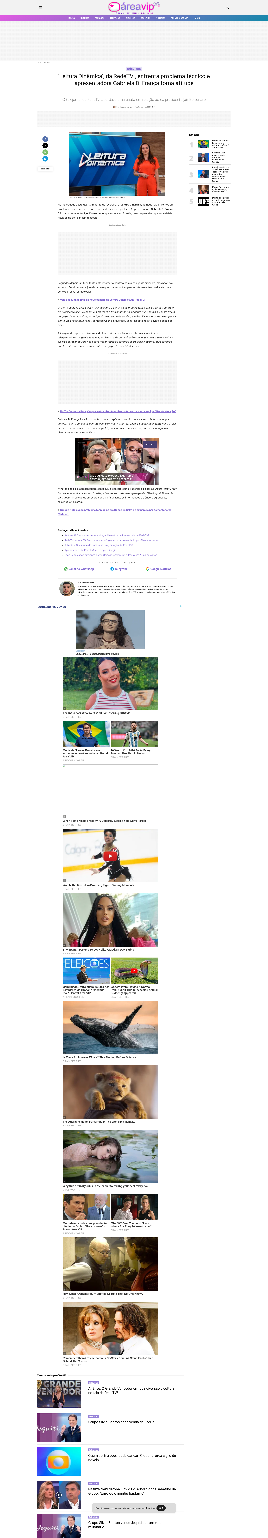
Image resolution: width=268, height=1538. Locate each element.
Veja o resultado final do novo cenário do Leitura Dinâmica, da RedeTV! (102, 299)
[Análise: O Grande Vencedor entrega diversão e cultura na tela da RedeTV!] (59, 1394)
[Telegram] (45, 159)
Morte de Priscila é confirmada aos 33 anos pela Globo (221, 201)
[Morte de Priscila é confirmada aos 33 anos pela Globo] (203, 205)
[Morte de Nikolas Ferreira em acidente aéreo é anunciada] (203, 147)
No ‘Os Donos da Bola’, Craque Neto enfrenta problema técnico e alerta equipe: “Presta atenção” (118, 411)
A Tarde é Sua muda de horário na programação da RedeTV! (98, 545)
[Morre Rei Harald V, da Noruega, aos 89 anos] (203, 193)
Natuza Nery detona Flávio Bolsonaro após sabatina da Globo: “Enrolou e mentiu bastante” (132, 1491)
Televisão (46, 62)
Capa (39, 62)
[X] (45, 145)
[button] (209, 7)
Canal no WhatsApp (81, 569)
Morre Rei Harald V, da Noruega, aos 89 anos (220, 189)
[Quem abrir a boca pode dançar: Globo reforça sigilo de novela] (59, 1461)
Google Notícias (160, 569)
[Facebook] (45, 139)
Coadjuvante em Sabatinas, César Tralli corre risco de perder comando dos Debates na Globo (220, 174)
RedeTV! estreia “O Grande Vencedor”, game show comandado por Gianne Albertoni (112, 540)
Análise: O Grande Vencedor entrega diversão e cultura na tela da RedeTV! (106, 535)
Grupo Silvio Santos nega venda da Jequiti (121, 1422)
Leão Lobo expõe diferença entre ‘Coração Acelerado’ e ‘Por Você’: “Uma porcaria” (110, 555)
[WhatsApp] (45, 152)
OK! (161, 1508)
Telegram (121, 569)
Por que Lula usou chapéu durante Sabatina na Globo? (218, 157)
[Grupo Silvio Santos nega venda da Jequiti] (59, 1427)
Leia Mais (150, 1508)
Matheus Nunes (126, 107)
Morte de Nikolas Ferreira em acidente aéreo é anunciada (220, 144)
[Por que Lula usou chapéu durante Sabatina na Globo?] (203, 161)
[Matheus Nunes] (114, 107)
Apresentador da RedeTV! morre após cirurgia (90, 550)
